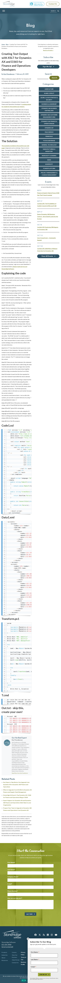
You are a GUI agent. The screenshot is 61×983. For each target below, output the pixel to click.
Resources (5, 960)
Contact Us (53, 4)
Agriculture (49, 89)
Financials (49, 136)
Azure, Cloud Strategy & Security (49, 99)
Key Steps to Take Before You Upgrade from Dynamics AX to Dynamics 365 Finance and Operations (16, 784)
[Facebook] (35, 935)
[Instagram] (52, 935)
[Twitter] (40, 935)
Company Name (12, 877)
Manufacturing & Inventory (49, 150)
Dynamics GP (49, 128)
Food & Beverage (49, 140)
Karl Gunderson (9, 74)
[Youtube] (56, 935)
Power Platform (49, 168)
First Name (10, 862)
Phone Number (12, 891)
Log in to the (38, 4)
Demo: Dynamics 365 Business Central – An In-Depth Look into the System (47, 216)
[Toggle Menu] (3, 11)
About (3, 957)
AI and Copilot (49, 93)
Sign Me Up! (47, 66)
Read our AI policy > (48, 50)
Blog (7, 44)
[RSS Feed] (44, 935)
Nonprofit (49, 164)
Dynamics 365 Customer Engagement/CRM (49, 116)
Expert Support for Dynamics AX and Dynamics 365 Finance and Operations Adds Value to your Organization (17, 803)
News (49, 160)
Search (48, 74)
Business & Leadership (49, 104)
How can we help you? (14, 898)
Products (4, 952)
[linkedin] (48, 935)
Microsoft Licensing (49, 155)
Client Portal (15, 960)
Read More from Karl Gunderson (20, 773)
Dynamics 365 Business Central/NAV (49, 109)
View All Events (47, 256)
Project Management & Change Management (49, 174)
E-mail (9, 884)
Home (3, 44)
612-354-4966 (6, 944)
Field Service (49, 132)
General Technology (49, 145)
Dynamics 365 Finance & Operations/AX (49, 122)
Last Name (10, 870)
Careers (14, 952)
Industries (5, 955)
